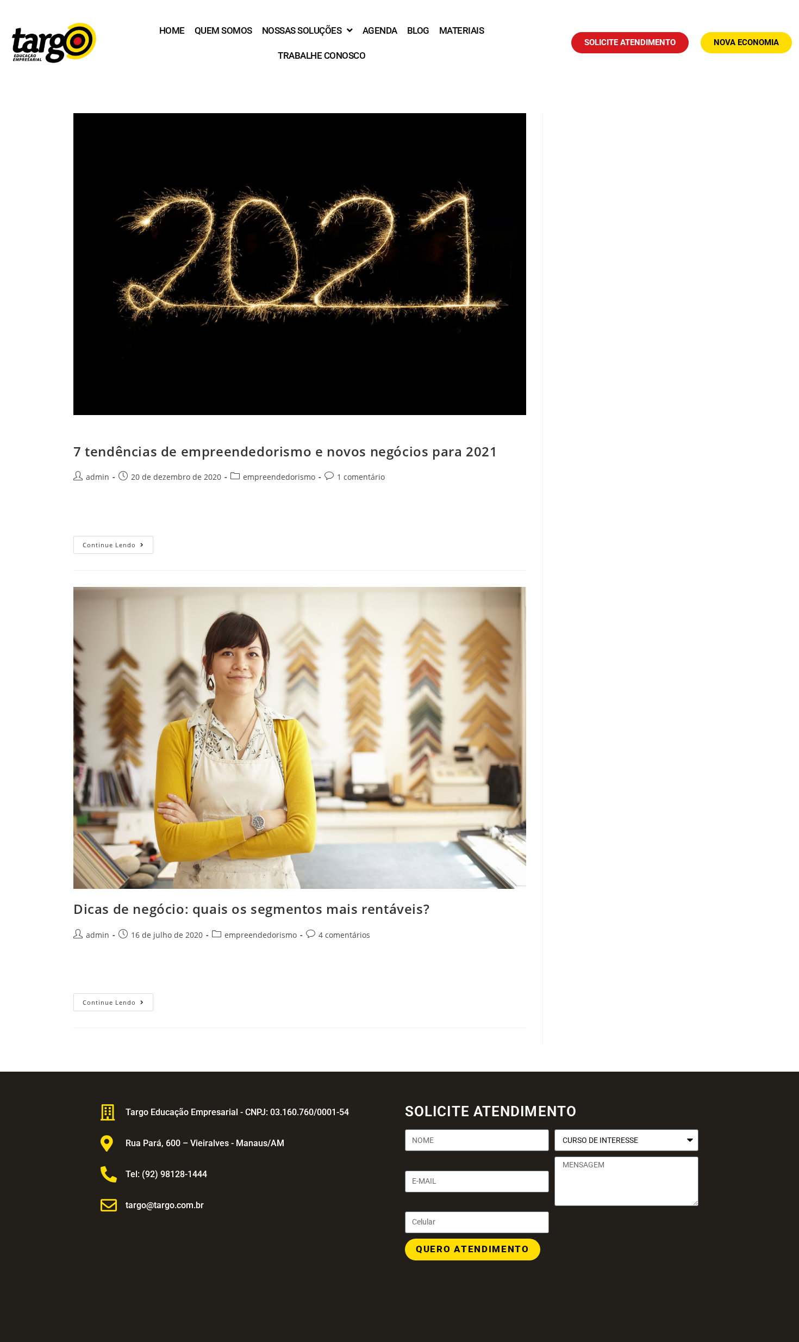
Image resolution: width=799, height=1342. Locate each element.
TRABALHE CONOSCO (321, 55)
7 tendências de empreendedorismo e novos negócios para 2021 (285, 451)
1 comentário (361, 477)
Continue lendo (118, 542)
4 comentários (344, 935)
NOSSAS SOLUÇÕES (302, 30)
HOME (172, 30)
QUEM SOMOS (223, 30)
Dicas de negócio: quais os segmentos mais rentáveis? (251, 909)
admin (97, 477)
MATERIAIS (461, 30)
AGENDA (380, 30)
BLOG (418, 30)
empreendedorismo (279, 477)
